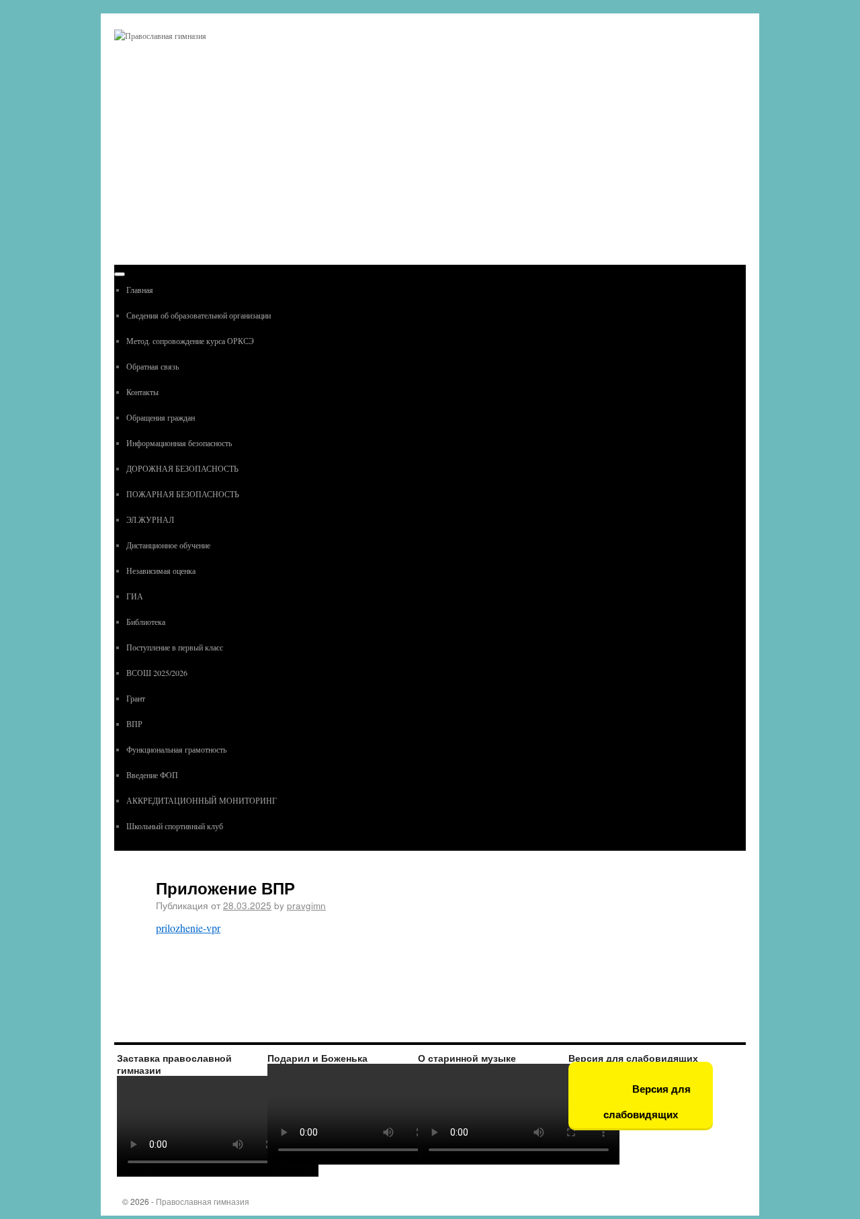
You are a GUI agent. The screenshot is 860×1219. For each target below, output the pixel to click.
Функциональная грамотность (176, 749)
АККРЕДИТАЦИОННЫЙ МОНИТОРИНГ (201, 800)
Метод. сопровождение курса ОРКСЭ (190, 340)
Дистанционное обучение (168, 545)
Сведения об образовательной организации (198, 315)
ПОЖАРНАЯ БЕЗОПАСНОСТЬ (182, 494)
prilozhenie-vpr (188, 928)
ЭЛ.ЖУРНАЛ (150, 519)
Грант (135, 698)
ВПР (134, 723)
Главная (139, 289)
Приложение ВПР (225, 887)
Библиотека (145, 621)
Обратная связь (152, 366)
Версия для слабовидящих (647, 1101)
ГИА (134, 596)
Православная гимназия (202, 1201)
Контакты (142, 391)
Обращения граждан (160, 417)
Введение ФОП (152, 774)
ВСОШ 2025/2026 (156, 672)
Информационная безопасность (179, 442)
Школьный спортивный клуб (174, 826)
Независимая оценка (161, 570)
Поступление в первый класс (174, 647)
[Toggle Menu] (119, 274)
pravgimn (306, 905)
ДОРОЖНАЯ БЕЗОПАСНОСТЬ (182, 468)
